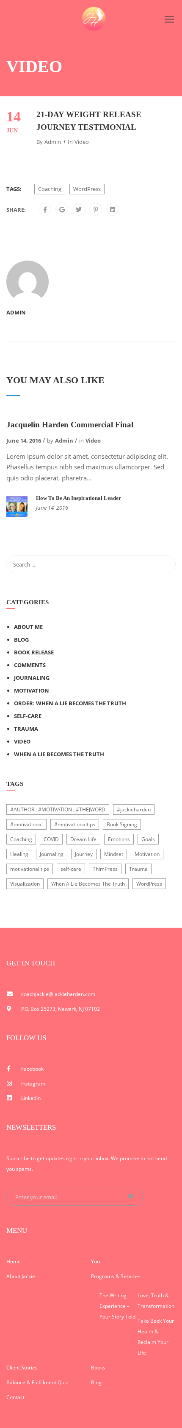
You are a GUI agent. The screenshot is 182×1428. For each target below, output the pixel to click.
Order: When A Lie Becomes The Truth (70, 703)
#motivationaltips (74, 824)
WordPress (87, 189)
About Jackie (20, 1276)
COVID (51, 839)
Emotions (119, 839)
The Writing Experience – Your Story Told (117, 1306)
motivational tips (29, 869)
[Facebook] (45, 210)
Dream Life (83, 839)
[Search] (165, 564)
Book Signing (122, 824)
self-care (71, 869)
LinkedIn (31, 1098)
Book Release (34, 652)
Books (98, 1367)
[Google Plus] (62, 210)
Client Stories (22, 1367)
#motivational (26, 824)
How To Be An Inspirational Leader (78, 498)
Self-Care (27, 716)
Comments (30, 665)
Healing (19, 854)
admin (52, 142)
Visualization (25, 883)
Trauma (26, 728)
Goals (148, 839)
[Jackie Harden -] (94, 18)
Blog (21, 639)
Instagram (33, 1083)
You (95, 1261)
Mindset (113, 854)
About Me (28, 627)
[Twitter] (79, 210)
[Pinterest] (96, 210)
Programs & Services (116, 1276)
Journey (84, 854)
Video (81, 142)
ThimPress (105, 869)
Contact (15, 1397)
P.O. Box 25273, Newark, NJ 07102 (60, 1009)
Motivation (31, 690)
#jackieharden (134, 809)
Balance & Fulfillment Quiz (37, 1382)
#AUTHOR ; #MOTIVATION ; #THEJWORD (57, 809)
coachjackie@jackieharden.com (58, 994)
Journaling (32, 678)
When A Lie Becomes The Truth (59, 754)
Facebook (32, 1068)
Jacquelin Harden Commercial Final (69, 424)
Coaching (49, 189)
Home (13, 1261)
